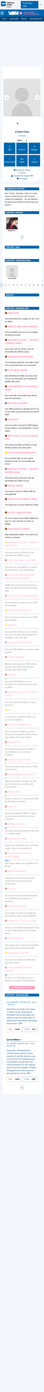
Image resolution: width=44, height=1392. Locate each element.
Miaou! (19, 140)
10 (38, 285)
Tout (4, 19)
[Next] (42, 285)
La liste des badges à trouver (22, 987)
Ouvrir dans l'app (27, 4)
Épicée (24, 19)
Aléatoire (14, 19)
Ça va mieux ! (14, 1040)
